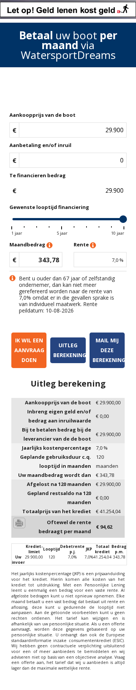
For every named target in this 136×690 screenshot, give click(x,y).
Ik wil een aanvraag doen (29, 350)
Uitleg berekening (69, 350)
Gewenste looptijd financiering (49, 207)
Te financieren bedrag (37, 175)
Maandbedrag (27, 244)
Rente (82, 244)
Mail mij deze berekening (109, 350)
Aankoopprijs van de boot (42, 114)
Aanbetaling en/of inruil (40, 145)
